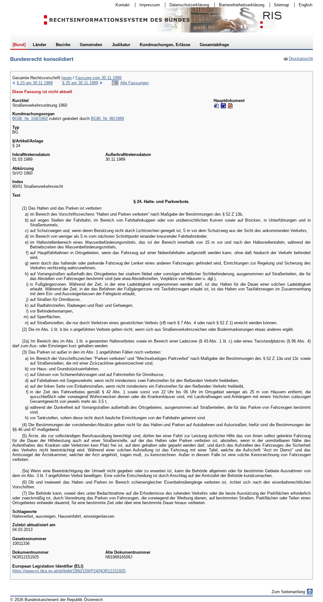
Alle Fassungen (134, 82)
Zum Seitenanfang (288, 591)
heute (67, 77)
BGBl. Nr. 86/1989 (107, 118)
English (305, 5)
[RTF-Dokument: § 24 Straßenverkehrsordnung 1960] (223, 106)
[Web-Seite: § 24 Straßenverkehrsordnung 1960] (216, 106)
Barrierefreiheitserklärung (239, 5)
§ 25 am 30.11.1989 (80, 82)
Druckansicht (298, 58)
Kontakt (120, 5)
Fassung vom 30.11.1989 (98, 77)
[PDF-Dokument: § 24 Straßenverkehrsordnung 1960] (230, 106)
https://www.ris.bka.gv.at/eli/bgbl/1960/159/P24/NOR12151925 (69, 571)
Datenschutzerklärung (187, 5)
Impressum (147, 5)
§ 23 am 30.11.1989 (35, 82)
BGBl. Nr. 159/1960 (30, 118)
